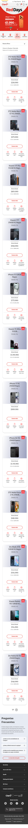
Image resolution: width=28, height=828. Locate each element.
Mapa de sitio (8, 819)
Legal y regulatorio (17, 821)
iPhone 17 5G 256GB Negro (14, 385)
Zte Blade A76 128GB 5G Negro (14, 548)
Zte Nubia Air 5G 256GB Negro (14, 657)
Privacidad (8, 821)
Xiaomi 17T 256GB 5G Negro (14, 221)
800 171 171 (12, 810)
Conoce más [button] (15, 91)
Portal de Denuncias (18, 819)
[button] (21, 4)
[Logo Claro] (5, 4)
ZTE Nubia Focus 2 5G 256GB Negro (14, 494)
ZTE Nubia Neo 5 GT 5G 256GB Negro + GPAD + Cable (14, 113)
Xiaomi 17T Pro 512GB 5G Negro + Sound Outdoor (14, 167)
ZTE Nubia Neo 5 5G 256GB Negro (14, 58)
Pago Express (17, 1)
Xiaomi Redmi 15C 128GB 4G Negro (14, 603)
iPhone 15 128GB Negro (14, 276)
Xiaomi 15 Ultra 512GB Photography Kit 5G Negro (14, 330)
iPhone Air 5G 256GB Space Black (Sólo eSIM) (14, 439)
